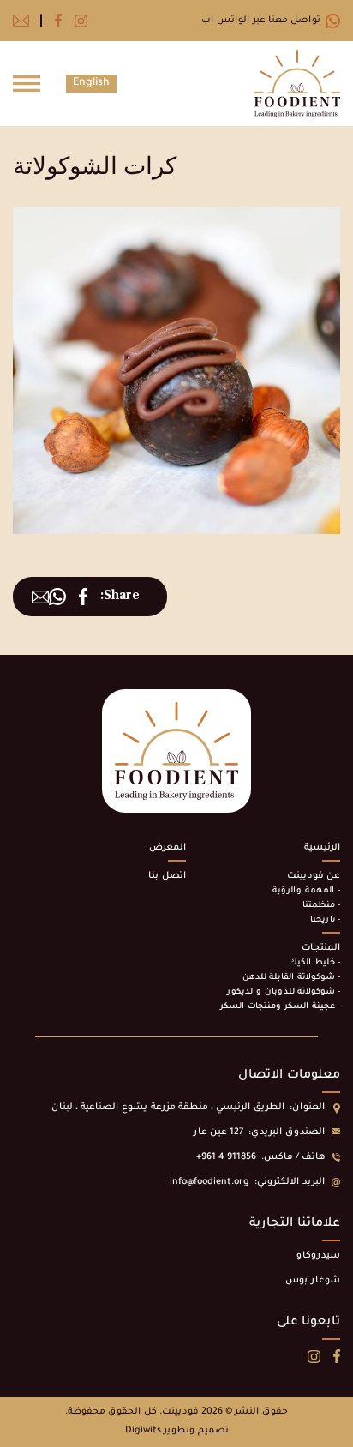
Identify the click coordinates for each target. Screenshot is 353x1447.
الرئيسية (322, 848)
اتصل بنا (167, 876)
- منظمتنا (321, 905)
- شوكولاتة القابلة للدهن (291, 977)
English (91, 83)
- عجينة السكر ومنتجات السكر (280, 1007)
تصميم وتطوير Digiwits (177, 1431)
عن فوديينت (313, 876)
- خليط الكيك (314, 963)
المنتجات (321, 948)
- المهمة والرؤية (306, 891)
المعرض (167, 848)
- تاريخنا (325, 920)
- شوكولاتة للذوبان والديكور (283, 992)
